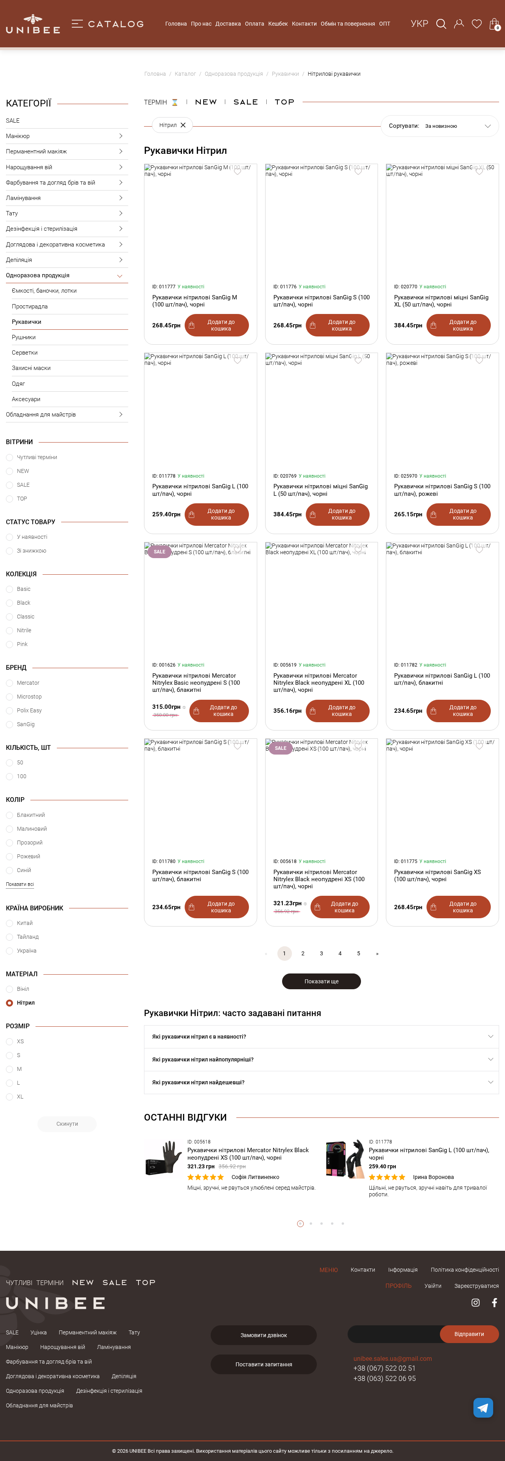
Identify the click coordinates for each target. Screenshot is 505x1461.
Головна (176, 24)
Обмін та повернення (348, 24)
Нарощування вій (29, 167)
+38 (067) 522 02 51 (385, 1368)
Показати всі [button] (20, 884)
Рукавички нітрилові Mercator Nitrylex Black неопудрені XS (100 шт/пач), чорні (319, 879)
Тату (12, 213)
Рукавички (26, 321)
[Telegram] (483, 1408)
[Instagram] (475, 1302)
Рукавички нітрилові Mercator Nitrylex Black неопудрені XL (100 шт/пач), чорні (318, 682)
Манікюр (18, 136)
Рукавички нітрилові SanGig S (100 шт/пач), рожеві (442, 490)
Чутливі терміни (35, 1282)
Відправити (469, 1334)
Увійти (433, 1286)
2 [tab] (311, 1223)
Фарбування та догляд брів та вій (50, 182)
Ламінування (23, 198)
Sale (245, 101)
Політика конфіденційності (465, 1270)
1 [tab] (300, 1223)
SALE (13, 120)
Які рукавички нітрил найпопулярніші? (203, 1059)
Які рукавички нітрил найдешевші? (198, 1082)
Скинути (67, 1124)
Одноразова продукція (37, 275)
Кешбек (278, 24)
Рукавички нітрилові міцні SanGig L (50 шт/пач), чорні (320, 490)
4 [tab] (332, 1223)
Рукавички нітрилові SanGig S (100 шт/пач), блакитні (200, 876)
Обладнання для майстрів (41, 414)
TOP (145, 1282)
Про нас (201, 24)
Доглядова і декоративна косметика (55, 244)
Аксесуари (26, 399)
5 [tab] (343, 1223)
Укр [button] (419, 23)
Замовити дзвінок (264, 1335)
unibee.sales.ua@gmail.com (393, 1358)
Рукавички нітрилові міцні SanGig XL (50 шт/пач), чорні (441, 301)
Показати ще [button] (322, 981)
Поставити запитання (264, 1364)
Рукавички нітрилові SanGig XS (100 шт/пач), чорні (437, 876)
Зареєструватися (476, 1286)
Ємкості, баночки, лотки (44, 290)
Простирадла (30, 306)
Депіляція (19, 259)
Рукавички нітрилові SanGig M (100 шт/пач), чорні (194, 301)
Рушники (24, 337)
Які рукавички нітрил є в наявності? (199, 1036)
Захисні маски (31, 368)
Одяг (18, 383)
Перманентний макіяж (36, 151)
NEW (206, 101)
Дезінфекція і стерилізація (41, 228)
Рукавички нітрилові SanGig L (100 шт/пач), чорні (200, 490)
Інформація (403, 1270)
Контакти (304, 24)
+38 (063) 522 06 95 (385, 1378)
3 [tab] (321, 1223)
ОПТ (384, 24)
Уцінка (38, 1332)
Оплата (254, 24)
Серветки (24, 352)
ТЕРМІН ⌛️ (161, 101)
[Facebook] (494, 1302)
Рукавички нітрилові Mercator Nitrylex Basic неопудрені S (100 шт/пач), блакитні (196, 682)
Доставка (228, 24)
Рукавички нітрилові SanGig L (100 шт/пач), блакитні (442, 679)
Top (284, 101)
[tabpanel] (231, 1165)
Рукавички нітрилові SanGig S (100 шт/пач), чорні (321, 301)
